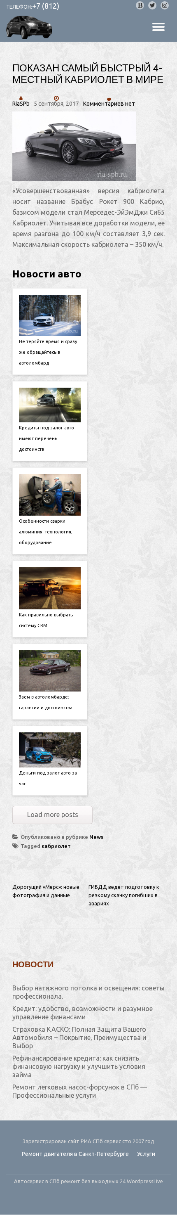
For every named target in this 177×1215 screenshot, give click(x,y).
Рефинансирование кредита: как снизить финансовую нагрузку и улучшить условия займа (78, 1066)
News (96, 837)
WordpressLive (145, 1181)
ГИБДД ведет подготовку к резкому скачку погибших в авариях (123, 895)
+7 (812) (45, 6)
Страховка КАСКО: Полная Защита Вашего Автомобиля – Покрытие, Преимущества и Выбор (79, 1037)
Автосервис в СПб (37, 1181)
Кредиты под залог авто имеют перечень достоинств (46, 438)
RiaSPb (21, 103)
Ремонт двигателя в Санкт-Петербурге (75, 1154)
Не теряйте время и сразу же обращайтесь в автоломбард (48, 352)
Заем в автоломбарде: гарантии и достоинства (45, 702)
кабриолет (56, 846)
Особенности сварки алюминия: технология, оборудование (45, 532)
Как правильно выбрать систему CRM (46, 620)
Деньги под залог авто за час (48, 778)
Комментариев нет (109, 103)
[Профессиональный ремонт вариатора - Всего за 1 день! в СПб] (30, 27)
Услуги (146, 1154)
